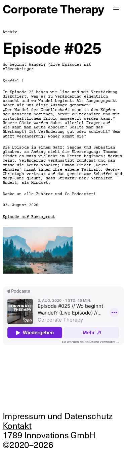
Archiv (10, 32)
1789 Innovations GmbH (49, 434)
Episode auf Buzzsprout (29, 217)
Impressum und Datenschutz (58, 415)
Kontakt (17, 425)
